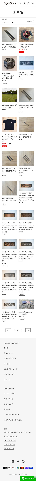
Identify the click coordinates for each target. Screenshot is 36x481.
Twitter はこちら (9, 448)
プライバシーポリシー (11, 415)
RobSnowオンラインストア (20, 474)
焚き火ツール (8, 353)
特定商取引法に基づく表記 (13, 420)
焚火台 (6, 348)
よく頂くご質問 (9, 393)
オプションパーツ (10, 358)
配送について (8, 399)
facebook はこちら (9, 444)
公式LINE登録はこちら (11, 436)
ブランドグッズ (9, 374)
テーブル (7, 364)
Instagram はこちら (10, 440)
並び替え (4, 19)
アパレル (7, 380)
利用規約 (7, 409)
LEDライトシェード (10, 369)
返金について (8, 404)
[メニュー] (32, 3)
